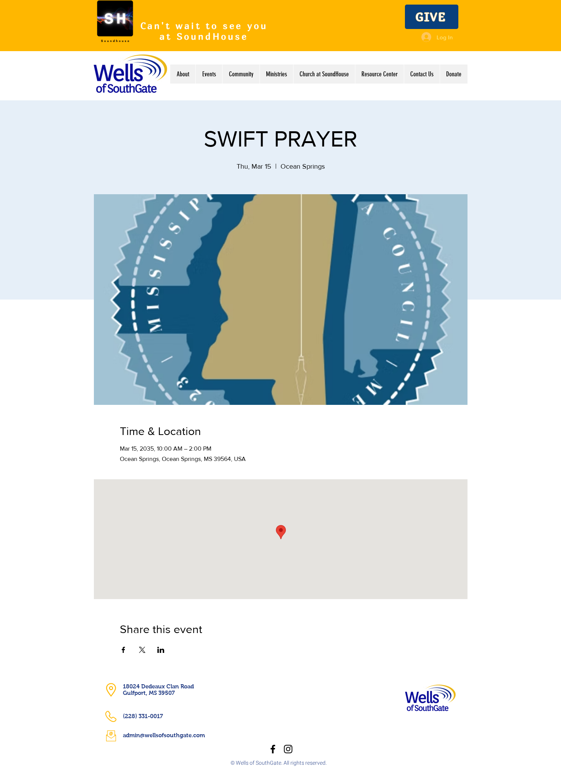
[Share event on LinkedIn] (160, 650)
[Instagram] (288, 749)
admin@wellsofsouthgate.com (164, 735)
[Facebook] (273, 749)
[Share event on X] (142, 650)
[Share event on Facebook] (123, 650)
